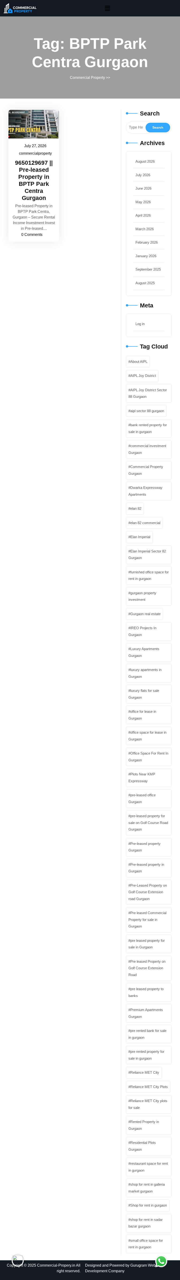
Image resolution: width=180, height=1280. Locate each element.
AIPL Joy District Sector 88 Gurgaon (147, 393)
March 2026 (144, 229)
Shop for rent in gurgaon (148, 1205)
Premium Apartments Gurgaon (145, 1013)
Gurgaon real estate (145, 614)
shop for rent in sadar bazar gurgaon (145, 1223)
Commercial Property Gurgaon (145, 470)
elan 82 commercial (145, 523)
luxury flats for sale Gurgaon (143, 694)
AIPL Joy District (143, 376)
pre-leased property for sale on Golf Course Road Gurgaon (148, 822)
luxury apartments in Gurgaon (144, 673)
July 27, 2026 (35, 145)
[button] (107, 8)
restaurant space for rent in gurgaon (148, 1166)
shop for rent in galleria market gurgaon (146, 1187)
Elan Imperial (140, 537)
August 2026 (145, 161)
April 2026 (143, 215)
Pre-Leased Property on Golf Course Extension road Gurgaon (147, 892)
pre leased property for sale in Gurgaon (146, 944)
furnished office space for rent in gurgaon (148, 575)
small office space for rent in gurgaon (145, 1243)
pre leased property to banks (146, 992)
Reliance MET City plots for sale (147, 1104)
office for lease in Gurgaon (142, 714)
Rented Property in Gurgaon (143, 1125)
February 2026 (146, 242)
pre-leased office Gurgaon (142, 798)
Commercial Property (87, 78)
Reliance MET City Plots (149, 1087)
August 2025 (145, 283)
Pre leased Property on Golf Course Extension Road (146, 968)
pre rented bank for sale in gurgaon (147, 1034)
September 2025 (148, 269)
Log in (140, 324)
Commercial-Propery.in (56, 1265)
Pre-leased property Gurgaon (144, 847)
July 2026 (142, 175)
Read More (31, 124)
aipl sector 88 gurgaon (147, 411)
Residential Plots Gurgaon (142, 1146)
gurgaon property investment (142, 596)
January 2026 (145, 256)
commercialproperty (35, 152)
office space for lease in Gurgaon (147, 735)
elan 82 (135, 508)
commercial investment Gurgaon (147, 449)
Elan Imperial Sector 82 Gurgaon (147, 554)
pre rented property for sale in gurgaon (146, 1055)
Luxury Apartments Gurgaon (143, 652)
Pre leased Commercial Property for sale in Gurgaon (147, 919)
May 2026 (143, 202)
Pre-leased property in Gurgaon (146, 867)
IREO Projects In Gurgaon (142, 631)
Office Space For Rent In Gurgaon (148, 756)
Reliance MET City (144, 1072)
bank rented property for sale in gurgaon (147, 428)
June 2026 (143, 188)
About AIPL (138, 362)
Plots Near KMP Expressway (141, 777)
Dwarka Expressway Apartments (145, 491)
